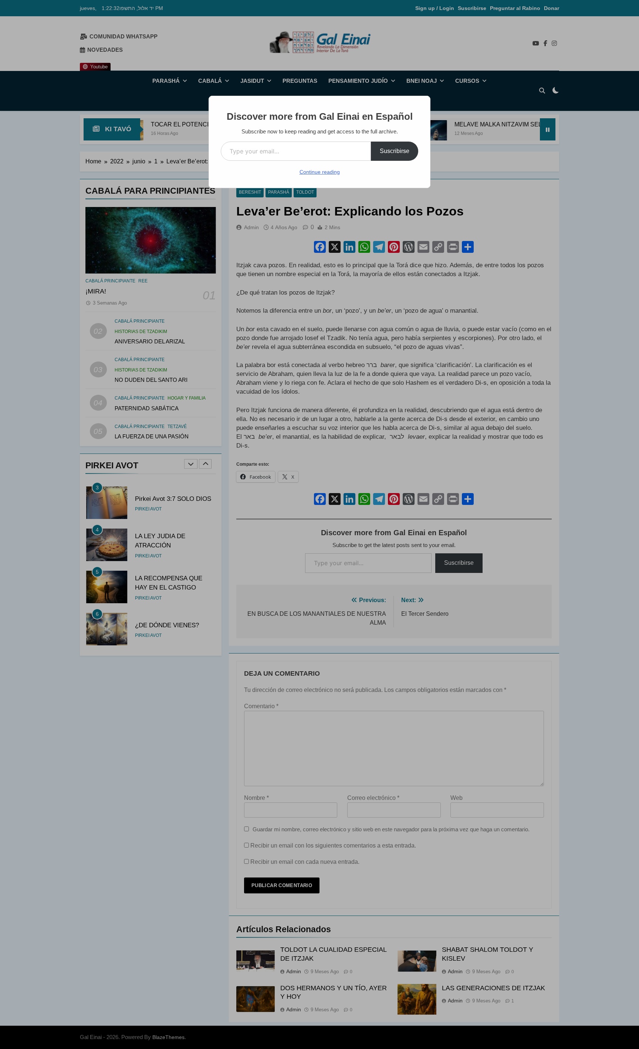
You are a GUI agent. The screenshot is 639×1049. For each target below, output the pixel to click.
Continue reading (320, 172)
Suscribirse (394, 151)
